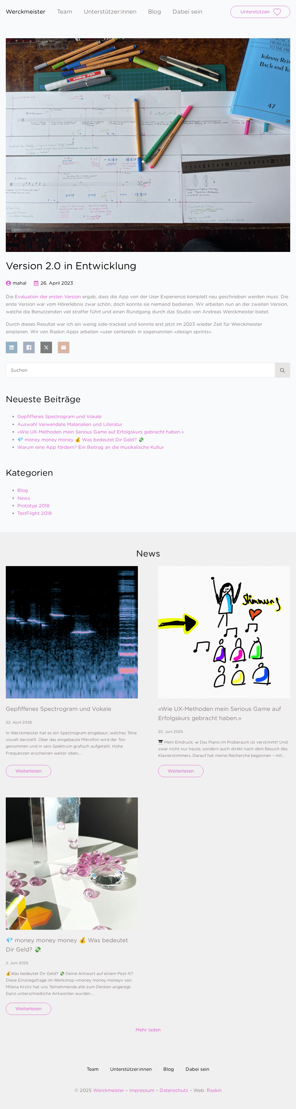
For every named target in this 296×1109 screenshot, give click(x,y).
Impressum (141, 1090)
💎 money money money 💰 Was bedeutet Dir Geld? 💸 (80, 439)
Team (64, 12)
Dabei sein (187, 12)
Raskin (214, 1090)
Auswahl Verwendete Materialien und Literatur (69, 424)
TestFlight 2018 (34, 513)
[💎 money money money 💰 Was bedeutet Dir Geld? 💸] (72, 863)
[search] (282, 370)
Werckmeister (109, 1090)
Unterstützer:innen (110, 12)
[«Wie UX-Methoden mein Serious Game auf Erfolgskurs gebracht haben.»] (224, 632)
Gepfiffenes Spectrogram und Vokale (59, 416)
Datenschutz (174, 1090)
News (23, 498)
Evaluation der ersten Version (48, 296)
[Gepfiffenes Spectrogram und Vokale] (72, 632)
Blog (154, 12)
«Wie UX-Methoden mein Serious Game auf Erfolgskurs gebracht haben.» (100, 432)
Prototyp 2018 (33, 505)
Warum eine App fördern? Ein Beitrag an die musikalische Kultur (90, 447)
